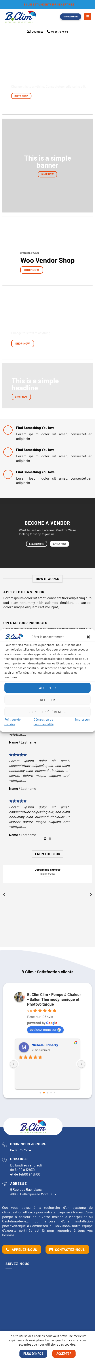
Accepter (47, 688)
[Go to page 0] (40, 1092)
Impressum (83, 719)
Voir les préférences (47, 712)
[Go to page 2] (47, 1093)
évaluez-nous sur (43, 1029)
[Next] (90, 894)
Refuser (47, 700)
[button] (88, 637)
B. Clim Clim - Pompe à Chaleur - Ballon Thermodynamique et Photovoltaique (54, 999)
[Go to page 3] (51, 1093)
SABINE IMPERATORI (48, 1045)
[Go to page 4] (54, 1092)
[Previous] (4, 894)
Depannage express (48, 869)
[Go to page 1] (44, 1093)
